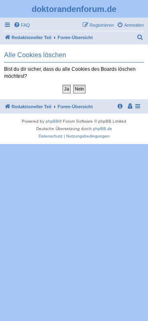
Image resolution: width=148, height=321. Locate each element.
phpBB (52, 121)
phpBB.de (102, 128)
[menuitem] (22, 25)
